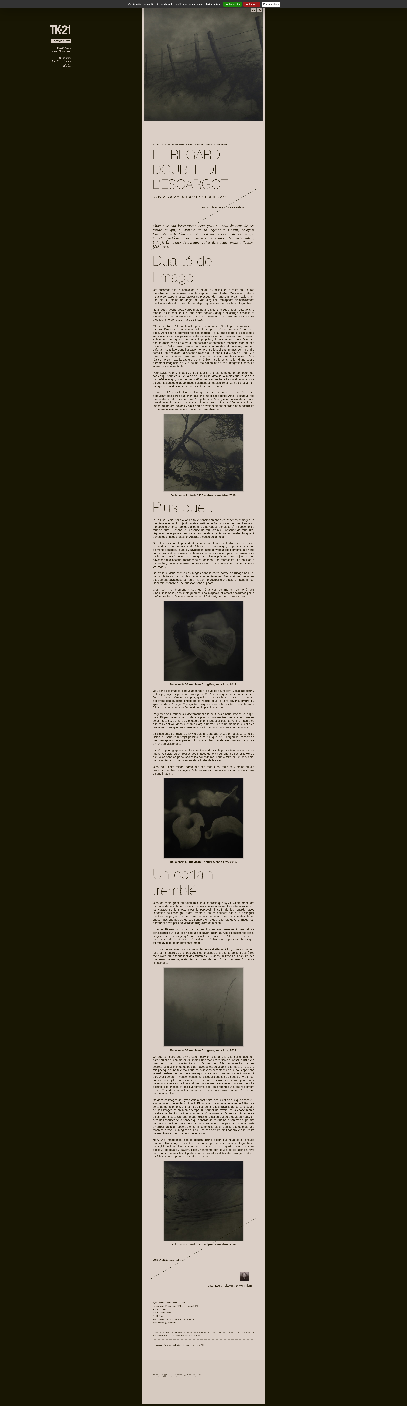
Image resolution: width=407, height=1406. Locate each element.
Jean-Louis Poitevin (212, 207)
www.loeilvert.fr (177, 1260)
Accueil (156, 144)
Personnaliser (271, 4)
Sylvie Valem (236, 207)
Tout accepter (232, 4)
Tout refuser (251, 4)
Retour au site (62, 41)
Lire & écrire (61, 51)
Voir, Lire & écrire (170, 144)
